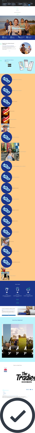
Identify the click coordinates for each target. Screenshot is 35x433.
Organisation (13, 3)
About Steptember (5, 3)
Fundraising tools (20, 3)
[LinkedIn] (32, 389)
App (3, 394)
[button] (9, 64)
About (2, 2)
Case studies (25, 4)
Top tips (24, 3)
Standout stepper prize (26, 5)
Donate (8, 315)
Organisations (9, 3)
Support (30, 2)
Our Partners (4, 4)
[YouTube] (30, 389)
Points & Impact (13, 4)
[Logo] (4, 1)
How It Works (12, 2)
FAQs (31, 3)
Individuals (9, 4)
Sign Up (17, 32)
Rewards (20, 4)
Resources (19, 2)
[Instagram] (28, 389)
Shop (29, 2)
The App (16, 2)
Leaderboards (8, 2)
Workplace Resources (25, 2)
